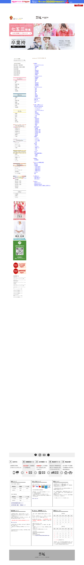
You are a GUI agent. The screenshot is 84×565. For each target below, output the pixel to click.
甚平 (36, 89)
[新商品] (35, 158)
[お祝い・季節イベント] (38, 104)
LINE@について (37, 182)
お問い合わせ (36, 178)
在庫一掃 (36, 99)
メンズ (36, 150)
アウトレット (36, 100)
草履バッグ (37, 147)
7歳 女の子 (37, 122)
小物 (36, 115)
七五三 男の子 (37, 167)
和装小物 (36, 73)
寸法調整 (36, 165)
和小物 (36, 95)
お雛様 (36, 154)
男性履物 (36, 84)
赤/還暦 (36, 128)
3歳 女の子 (37, 118)
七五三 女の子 (37, 166)
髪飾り (36, 124)
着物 (36, 67)
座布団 (36, 135)
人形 (35, 102)
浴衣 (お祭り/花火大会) (38, 106)
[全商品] (35, 63)
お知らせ (35, 181)
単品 (36, 111)
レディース (37, 139)
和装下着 (36, 70)
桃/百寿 (36, 133)
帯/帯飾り (37, 113)
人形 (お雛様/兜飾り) (38, 153)
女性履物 (36, 71)
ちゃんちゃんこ (37, 98)
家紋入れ (36, 163)
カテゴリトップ (34, 58)
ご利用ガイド (36, 176)
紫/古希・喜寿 (37, 129)
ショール (36, 146)
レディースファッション (39, 64)
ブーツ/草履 (37, 140)
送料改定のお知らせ (38, 184)
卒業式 (35, 136)
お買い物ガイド (37, 177)
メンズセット (37, 108)
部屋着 (36, 74)
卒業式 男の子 (37, 169)
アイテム (36, 172)
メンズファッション (38, 75)
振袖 (36, 144)
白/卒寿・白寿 (37, 132)
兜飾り (36, 155)
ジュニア (36, 137)
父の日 (35, 151)
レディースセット (38, 107)
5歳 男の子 (37, 121)
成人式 (35, 143)
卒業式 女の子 (37, 170)
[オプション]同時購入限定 (39, 162)
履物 (36, 93)
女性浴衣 (36, 66)
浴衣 (36, 88)
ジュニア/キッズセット (39, 110)
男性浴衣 (36, 77)
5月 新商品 (36, 159)
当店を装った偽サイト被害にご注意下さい (42, 185)
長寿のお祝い (36, 126)
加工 (35, 173)
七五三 (35, 117)
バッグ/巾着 (37, 114)
